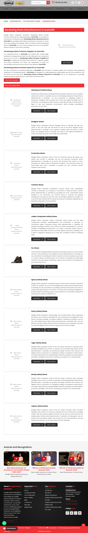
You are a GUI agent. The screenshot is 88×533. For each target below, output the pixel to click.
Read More (37, 111)
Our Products (31, 9)
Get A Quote (67, 62)
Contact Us (80, 8)
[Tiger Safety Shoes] (16, 356)
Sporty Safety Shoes (39, 280)
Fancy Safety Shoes (39, 311)
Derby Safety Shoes (39, 374)
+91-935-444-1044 (72, 504)
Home (6, 8)
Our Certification (46, 8)
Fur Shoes (35, 248)
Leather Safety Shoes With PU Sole (53, 499)
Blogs (70, 8)
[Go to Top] (83, 525)
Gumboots (48, 490)
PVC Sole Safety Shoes (31, 21)
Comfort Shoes (37, 185)
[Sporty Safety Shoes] (16, 292)
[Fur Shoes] (16, 261)
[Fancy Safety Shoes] (16, 324)
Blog (25, 500)
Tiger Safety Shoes (39, 343)
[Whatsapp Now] (4, 523)
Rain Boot (48, 493)
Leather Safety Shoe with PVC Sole (53, 508)
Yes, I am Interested (11, 80)
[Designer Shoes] (16, 134)
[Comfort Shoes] (16, 198)
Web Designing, (63, 528)
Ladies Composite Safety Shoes (44, 216)
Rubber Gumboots (51, 495)
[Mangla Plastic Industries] (14, 3)
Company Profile (17, 8)
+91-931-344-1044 (61, 2)
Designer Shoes (37, 122)
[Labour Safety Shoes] (16, 419)
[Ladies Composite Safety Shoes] (16, 229)
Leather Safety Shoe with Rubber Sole (53, 503)
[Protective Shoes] (16, 166)
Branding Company (44, 531)
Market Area (28, 507)
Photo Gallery (60, 8)
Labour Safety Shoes (39, 406)
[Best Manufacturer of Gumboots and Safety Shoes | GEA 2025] (16, 458)
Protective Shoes (38, 153)
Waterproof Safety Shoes (41, 90)
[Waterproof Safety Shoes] (16, 103)
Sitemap (27, 505)
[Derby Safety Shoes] (16, 387)
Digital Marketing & (74, 528)
